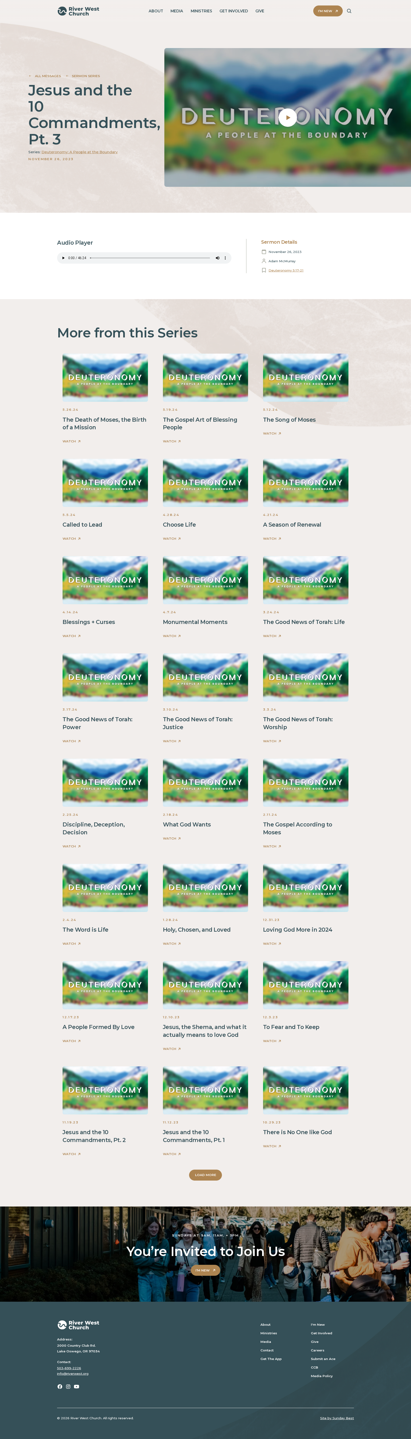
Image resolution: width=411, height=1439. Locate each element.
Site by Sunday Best (337, 1418)
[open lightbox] (287, 117)
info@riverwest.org (72, 1373)
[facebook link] (60, 1386)
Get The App (271, 1359)
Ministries (268, 1333)
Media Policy (322, 1376)
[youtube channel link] (76, 1386)
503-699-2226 (69, 1368)
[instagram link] (68, 1386)
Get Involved (321, 1333)
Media (265, 1342)
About (265, 1324)
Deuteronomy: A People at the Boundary (79, 152)
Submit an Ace (323, 1359)
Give (314, 1342)
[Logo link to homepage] (78, 11)
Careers (317, 1350)
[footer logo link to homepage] (150, 1325)
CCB (314, 1367)
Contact (267, 1350)
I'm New (318, 1324)
